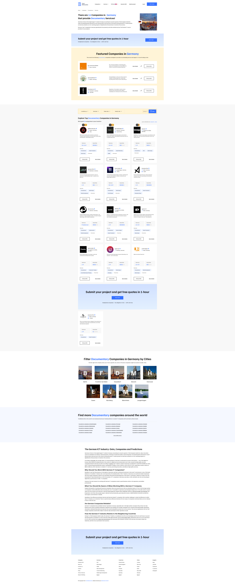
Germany (94, 67)
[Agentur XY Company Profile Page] (137, 209)
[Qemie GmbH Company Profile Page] (83, 249)
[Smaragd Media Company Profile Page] (83, 78)
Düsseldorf (91, 90)
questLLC (117, 208)
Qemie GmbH (91, 248)
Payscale (93, 460)
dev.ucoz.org (91, 209)
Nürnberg (118, 250)
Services (105, 4)
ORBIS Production (92, 128)
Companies (97, 4)
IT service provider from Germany (139, 491)
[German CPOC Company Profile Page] (83, 170)
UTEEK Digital (145, 248)
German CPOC (91, 169)
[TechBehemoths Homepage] (83, 4)
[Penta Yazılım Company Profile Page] (110, 170)
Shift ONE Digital (119, 128)
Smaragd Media (92, 77)
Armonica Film (145, 168)
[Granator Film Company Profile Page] (83, 316)
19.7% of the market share (124, 517)
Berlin (144, 170)
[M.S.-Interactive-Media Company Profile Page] (83, 66)
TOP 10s (114, 4)
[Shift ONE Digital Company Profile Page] (110, 130)
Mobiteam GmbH (105, 580)
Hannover (118, 130)
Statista (111, 463)
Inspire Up (117, 248)
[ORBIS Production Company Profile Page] (83, 130)
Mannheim (91, 170)
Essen (90, 67)
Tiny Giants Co (91, 89)
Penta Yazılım (118, 168)
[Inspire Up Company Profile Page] (110, 249)
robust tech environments (104, 519)
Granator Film (91, 315)
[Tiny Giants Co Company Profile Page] (83, 90)
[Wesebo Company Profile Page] (137, 130)
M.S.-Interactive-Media (93, 65)
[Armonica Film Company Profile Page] (137, 170)
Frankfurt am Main (147, 130)
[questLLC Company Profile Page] (110, 209)
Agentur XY (144, 209)
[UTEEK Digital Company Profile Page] (137, 249)
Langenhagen (119, 170)
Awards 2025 (124, 4)
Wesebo (144, 128)
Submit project (132, 4)
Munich (90, 79)
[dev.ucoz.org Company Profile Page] (83, 209)
